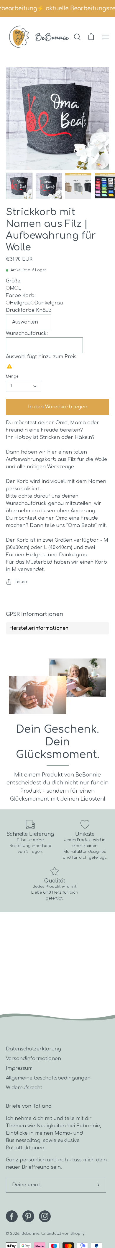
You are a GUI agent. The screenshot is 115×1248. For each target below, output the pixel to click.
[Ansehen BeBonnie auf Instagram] (45, 1216)
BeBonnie (30, 1234)
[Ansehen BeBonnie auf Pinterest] (28, 1216)
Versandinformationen (33, 1058)
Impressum (19, 1068)
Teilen (21, 581)
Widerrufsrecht (24, 1087)
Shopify (77, 1234)
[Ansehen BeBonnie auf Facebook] (12, 1216)
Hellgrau (20, 303)
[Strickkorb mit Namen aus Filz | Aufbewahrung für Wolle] (19, 186)
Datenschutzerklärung (33, 1049)
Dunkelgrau (48, 303)
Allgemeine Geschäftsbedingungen (48, 1078)
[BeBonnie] (39, 37)
